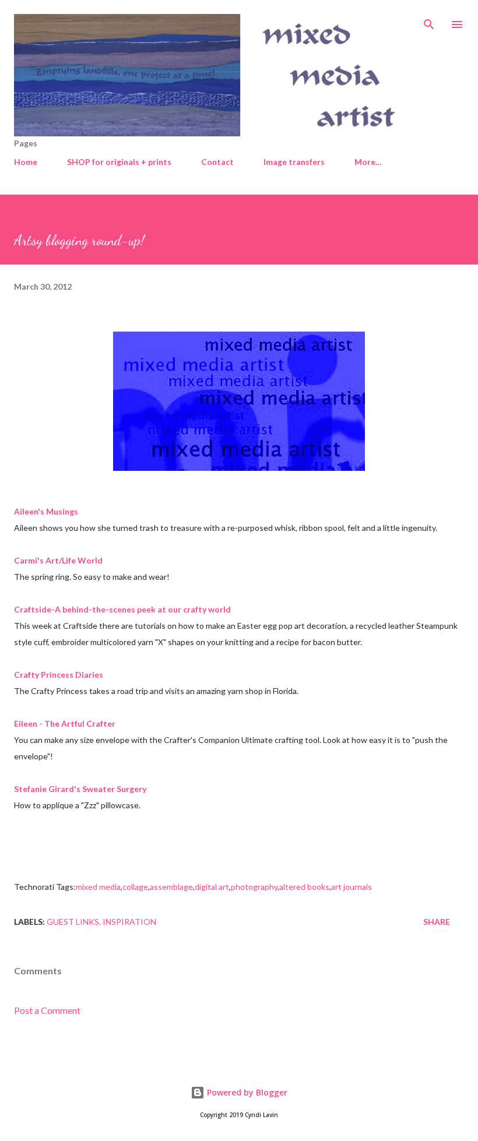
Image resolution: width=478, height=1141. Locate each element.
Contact (217, 162)
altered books (304, 887)
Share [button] (436, 922)
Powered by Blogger (246, 1092)
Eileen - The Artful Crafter (64, 723)
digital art (212, 887)
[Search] (429, 21)
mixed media (98, 887)
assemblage (171, 887)
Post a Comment (47, 1010)
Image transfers (294, 162)
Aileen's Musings (46, 511)
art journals (351, 887)
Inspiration (129, 922)
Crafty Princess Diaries (58, 674)
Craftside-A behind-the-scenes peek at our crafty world (122, 609)
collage (135, 887)
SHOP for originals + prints (119, 162)
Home (25, 162)
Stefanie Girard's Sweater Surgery (80, 789)
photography (254, 887)
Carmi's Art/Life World (58, 560)
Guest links (73, 922)
